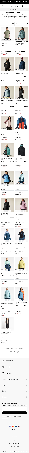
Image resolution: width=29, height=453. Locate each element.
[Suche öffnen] (23, 6)
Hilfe (3, 385)
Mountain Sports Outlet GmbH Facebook (12, 430)
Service (4, 397)
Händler (8, 367)
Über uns (4, 391)
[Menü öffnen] (2, 6)
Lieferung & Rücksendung (10, 379)
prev (1, 9)
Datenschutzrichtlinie (14, 443)
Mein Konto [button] (9, 361)
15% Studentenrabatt (14, 9)
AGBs (14, 440)
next (27, 9)
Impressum (14, 437)
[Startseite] (14, 6)
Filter (17, 24)
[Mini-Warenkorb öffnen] (26, 6)
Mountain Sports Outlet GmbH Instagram (15, 430)
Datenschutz (5, 418)
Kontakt (8, 373)
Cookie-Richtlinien (14, 446)
